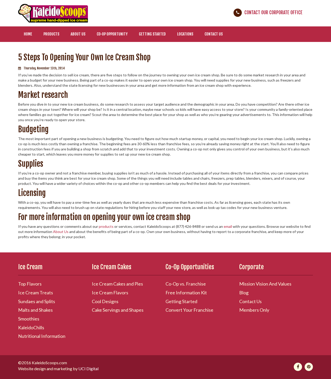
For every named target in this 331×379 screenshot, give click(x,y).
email (228, 226)
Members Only (254, 310)
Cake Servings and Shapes (118, 310)
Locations (185, 34)
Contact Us (214, 34)
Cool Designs (105, 301)
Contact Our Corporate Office (273, 12)
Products (51, 34)
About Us (78, 34)
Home (28, 34)
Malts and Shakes (35, 310)
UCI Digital (88, 368)
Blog (244, 292)
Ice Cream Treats (35, 292)
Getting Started (152, 34)
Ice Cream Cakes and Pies (117, 284)
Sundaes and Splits (36, 301)
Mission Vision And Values (265, 284)
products (106, 226)
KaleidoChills (31, 327)
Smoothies (28, 319)
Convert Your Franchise (189, 310)
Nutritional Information (41, 336)
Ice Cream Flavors (110, 292)
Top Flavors (30, 284)
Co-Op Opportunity (112, 34)
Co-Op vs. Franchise (186, 284)
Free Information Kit (186, 292)
